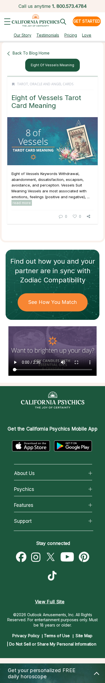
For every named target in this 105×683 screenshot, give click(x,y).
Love (86, 35)
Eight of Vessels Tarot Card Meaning (46, 102)
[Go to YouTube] (67, 557)
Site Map (84, 635)
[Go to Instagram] (35, 557)
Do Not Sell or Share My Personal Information (52, 644)
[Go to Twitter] (50, 557)
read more (22, 202)
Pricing (70, 35)
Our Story (22, 35)
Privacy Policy (25, 635)
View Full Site (49, 601)
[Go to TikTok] (53, 576)
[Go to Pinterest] (84, 557)
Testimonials (47, 35)
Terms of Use (57, 635)
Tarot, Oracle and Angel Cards (45, 84)
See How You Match (52, 302)
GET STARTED (86, 21)
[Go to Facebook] (21, 557)
